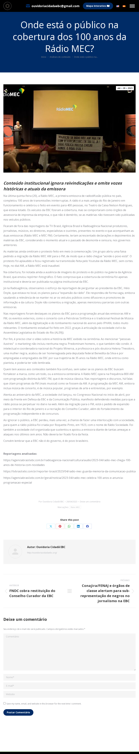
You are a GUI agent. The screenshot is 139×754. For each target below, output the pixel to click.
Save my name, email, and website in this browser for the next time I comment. (43, 703)
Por (51, 501)
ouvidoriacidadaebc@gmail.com (56, 6)
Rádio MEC (75, 507)
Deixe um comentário (90, 501)
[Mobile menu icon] (132, 6)
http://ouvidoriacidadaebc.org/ (42, 552)
